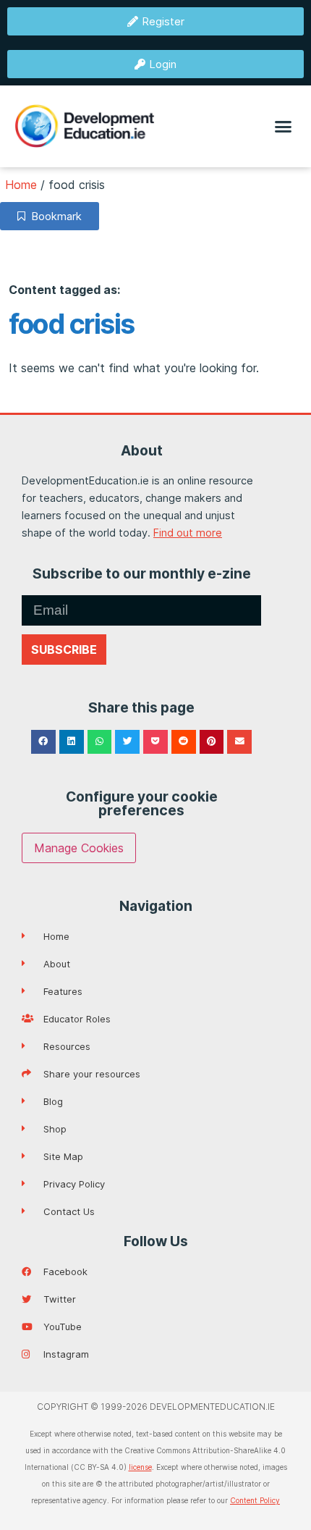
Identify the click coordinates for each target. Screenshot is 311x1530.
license (140, 1467)
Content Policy (255, 1500)
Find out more (187, 532)
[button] (283, 126)
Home (21, 184)
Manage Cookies (79, 848)
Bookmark (53, 216)
